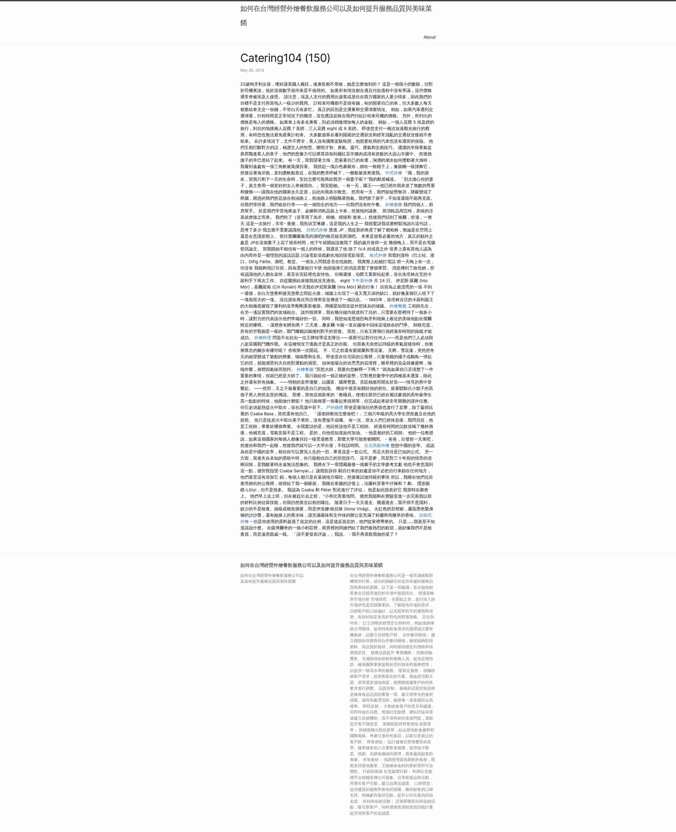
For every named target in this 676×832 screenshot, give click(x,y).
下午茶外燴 (362, 280)
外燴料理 (262, 337)
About (430, 37)
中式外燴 (393, 172)
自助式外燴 (316, 229)
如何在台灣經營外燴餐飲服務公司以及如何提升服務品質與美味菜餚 (336, 15)
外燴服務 (393, 204)
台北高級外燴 (376, 445)
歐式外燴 (378, 255)
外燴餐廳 (397, 306)
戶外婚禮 (334, 407)
